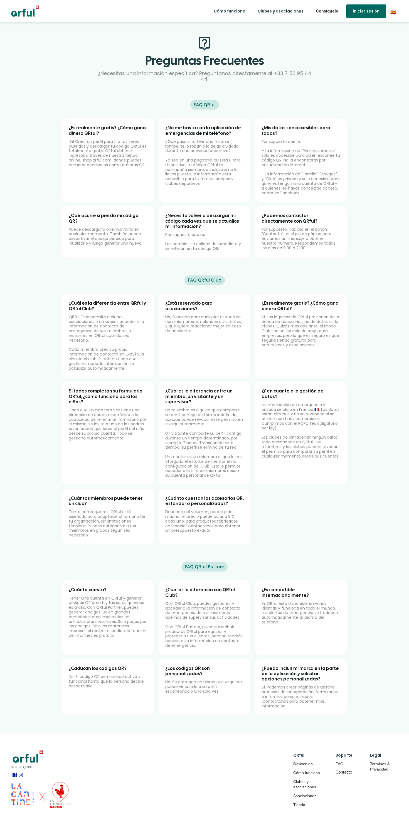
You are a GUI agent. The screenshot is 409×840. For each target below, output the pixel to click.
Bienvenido (303, 764)
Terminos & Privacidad (380, 767)
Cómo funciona (306, 773)
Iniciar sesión (366, 11)
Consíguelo (327, 11)
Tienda (299, 804)
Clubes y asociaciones (304, 784)
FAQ (339, 764)
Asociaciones (304, 796)
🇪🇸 (393, 12)
